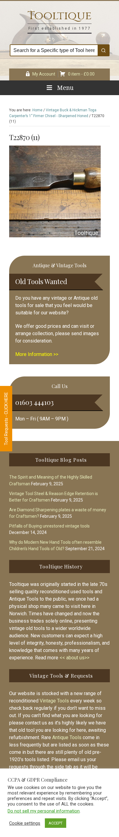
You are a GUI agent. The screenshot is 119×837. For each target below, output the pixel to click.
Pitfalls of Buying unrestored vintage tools (49, 526)
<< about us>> (74, 658)
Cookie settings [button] (24, 823)
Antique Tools (66, 737)
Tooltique (59, 16)
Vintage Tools (54, 701)
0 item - (81, 74)
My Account (43, 74)
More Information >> (36, 354)
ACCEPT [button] (56, 823)
